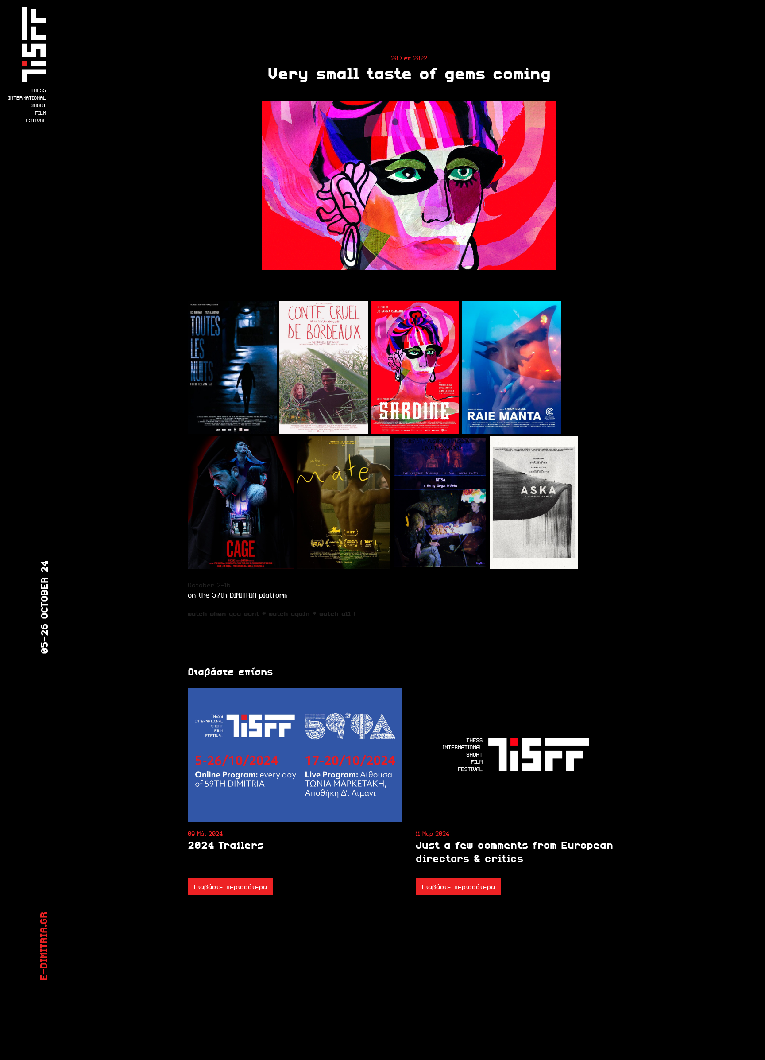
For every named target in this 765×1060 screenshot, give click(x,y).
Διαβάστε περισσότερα (230, 886)
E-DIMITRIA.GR (43, 946)
